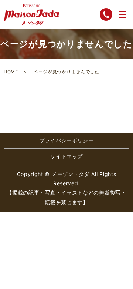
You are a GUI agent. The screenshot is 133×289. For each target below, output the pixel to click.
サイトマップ (66, 156)
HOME (11, 71)
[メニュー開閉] (122, 14)
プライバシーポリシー (67, 140)
